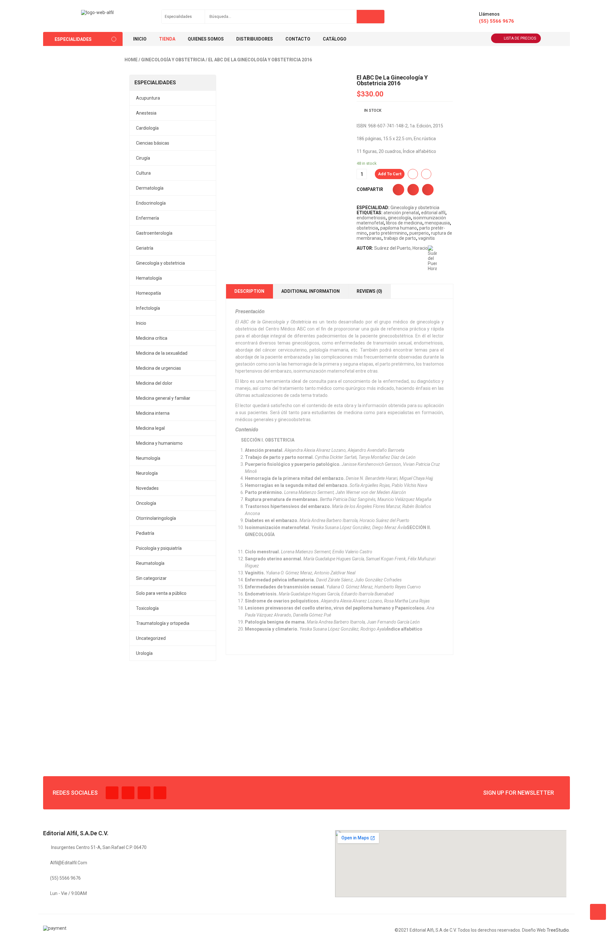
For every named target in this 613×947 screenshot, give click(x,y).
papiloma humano (398, 228)
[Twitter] (128, 792)
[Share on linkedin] (428, 189)
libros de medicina (404, 222)
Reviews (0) (369, 291)
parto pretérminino (388, 233)
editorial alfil (433, 212)
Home (131, 59)
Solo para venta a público (161, 593)
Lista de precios (520, 38)
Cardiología (147, 128)
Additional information (310, 291)
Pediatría (145, 533)
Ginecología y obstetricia (173, 59)
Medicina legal (150, 428)
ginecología (399, 217)
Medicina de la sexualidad (161, 353)
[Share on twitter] (413, 189)
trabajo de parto (400, 238)
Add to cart (389, 173)
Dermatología (149, 188)
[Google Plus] (160, 792)
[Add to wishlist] (413, 174)
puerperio (419, 233)
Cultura (143, 173)
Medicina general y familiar (163, 398)
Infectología (148, 308)
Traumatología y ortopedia (162, 623)
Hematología (149, 278)
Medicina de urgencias (158, 368)
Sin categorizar (151, 578)
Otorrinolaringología (156, 518)
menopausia (437, 222)
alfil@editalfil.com (68, 862)
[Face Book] (112, 792)
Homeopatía (148, 293)
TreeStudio (558, 930)
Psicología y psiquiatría (159, 548)
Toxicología (147, 608)
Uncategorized (151, 638)
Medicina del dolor (154, 383)
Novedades (147, 488)
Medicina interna (153, 413)
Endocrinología (151, 203)
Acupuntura (148, 98)
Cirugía (143, 158)
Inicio (141, 323)
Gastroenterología (154, 233)
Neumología (148, 458)
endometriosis (371, 217)
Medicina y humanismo (159, 443)
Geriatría (144, 248)
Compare (426, 174)
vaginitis (426, 238)
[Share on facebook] (398, 189)
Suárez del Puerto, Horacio (401, 248)
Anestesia (146, 113)
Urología (144, 653)
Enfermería (147, 218)
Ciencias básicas (152, 143)
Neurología (147, 473)
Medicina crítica (151, 338)
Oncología (146, 503)
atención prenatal (401, 212)
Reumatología (150, 563)
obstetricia (367, 228)
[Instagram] (144, 792)
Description (249, 291)
